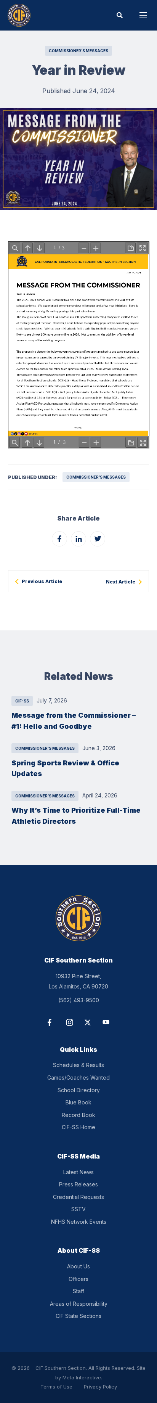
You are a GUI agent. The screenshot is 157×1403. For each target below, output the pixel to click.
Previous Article (42, 581)
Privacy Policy (100, 1387)
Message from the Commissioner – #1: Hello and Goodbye (73, 720)
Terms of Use (56, 1387)
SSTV (78, 1209)
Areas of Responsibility (78, 1303)
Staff (78, 1291)
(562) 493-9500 (78, 1000)
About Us (78, 1266)
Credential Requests (78, 1197)
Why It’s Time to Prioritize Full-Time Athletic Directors (76, 815)
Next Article (120, 582)
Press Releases (78, 1184)
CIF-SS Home (78, 1127)
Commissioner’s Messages (78, 50)
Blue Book (78, 1102)
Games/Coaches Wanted (78, 1077)
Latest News (78, 1172)
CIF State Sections (78, 1316)
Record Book (78, 1115)
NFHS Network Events (78, 1221)
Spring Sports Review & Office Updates (65, 768)
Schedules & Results (78, 1065)
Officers (78, 1279)
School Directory (79, 1090)
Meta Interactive (81, 1377)
